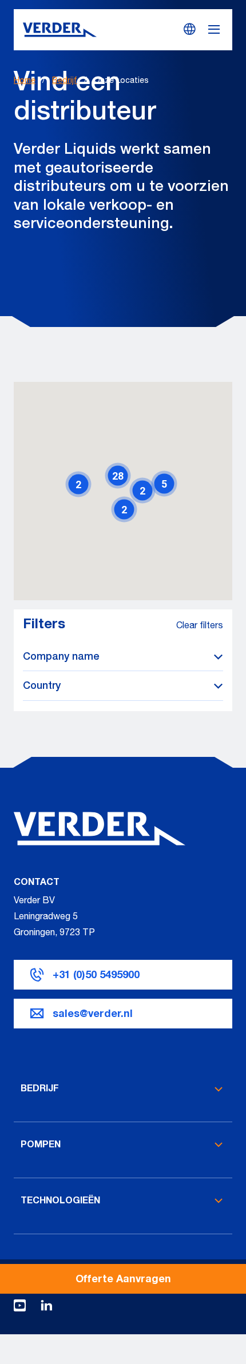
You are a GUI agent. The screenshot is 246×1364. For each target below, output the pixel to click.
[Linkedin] (46, 1309)
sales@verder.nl (93, 1015)
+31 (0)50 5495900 (96, 976)
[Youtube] (20, 1309)
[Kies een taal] (189, 29)
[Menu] (219, 29)
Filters (44, 625)
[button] (118, 475)
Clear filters (199, 626)
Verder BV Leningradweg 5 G (46, 917)
